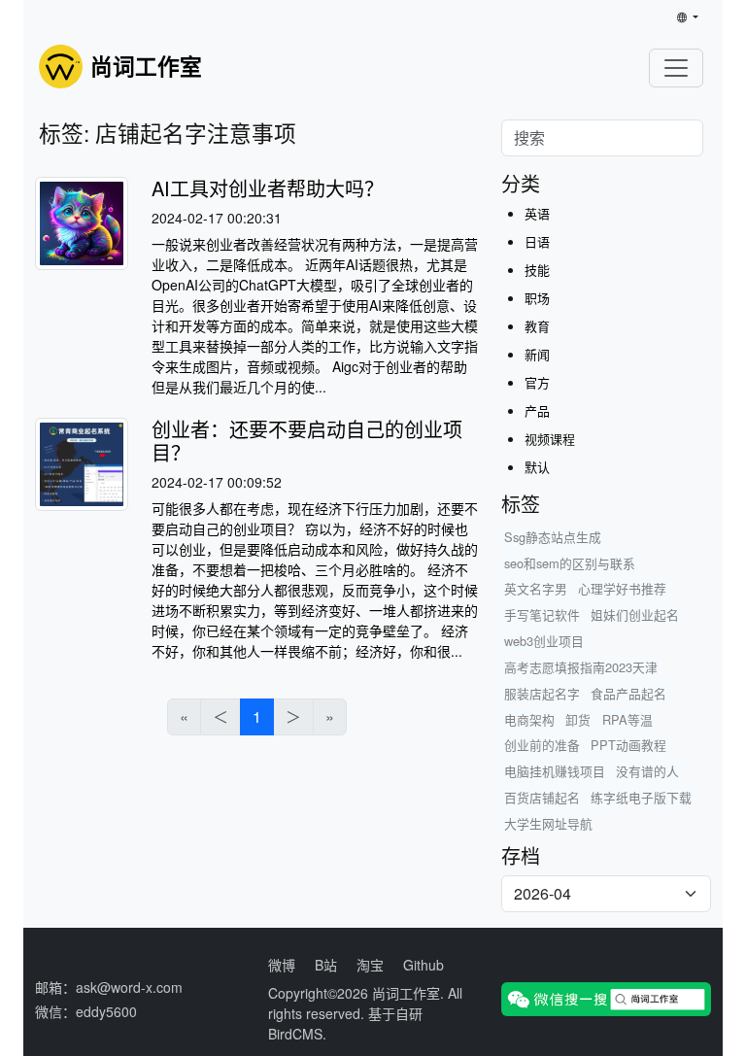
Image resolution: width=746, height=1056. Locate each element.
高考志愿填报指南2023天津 (581, 667)
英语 (537, 213)
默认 (537, 467)
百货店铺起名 (542, 797)
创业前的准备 (542, 744)
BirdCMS (295, 1033)
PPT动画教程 (628, 744)
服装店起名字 (542, 693)
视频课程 (550, 438)
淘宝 (370, 964)
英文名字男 (535, 588)
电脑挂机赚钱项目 (554, 771)
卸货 (578, 719)
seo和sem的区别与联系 (569, 563)
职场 (537, 298)
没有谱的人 (647, 771)
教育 (537, 326)
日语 (537, 241)
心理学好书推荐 (622, 588)
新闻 (537, 354)
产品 (537, 410)
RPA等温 (627, 719)
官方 (537, 382)
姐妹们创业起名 (635, 614)
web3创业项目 (544, 640)
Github (423, 964)
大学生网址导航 (548, 823)
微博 (281, 964)
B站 (326, 964)
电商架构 (529, 719)
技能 (537, 269)
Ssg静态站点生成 (552, 537)
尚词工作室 (406, 993)
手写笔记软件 (542, 614)
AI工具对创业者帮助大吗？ (268, 188)
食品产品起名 (628, 693)
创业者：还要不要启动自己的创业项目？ (307, 440)
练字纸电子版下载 (641, 797)
